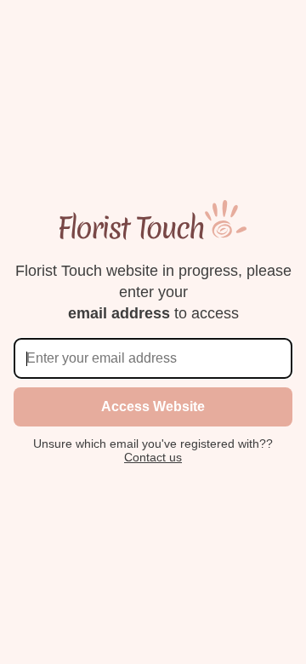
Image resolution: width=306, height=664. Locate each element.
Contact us (153, 457)
